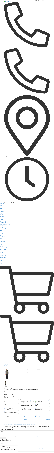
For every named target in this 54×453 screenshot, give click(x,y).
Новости (24, 418)
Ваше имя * (1, 430)
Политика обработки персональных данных (17, 424)
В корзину (38, 369)
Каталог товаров (6, 364)
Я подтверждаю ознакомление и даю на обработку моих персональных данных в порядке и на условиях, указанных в (22, 436)
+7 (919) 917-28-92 (37, 416)
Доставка (25, 417)
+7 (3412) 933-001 (6, 47)
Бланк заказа (25, 419)
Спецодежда (5, 365)
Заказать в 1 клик (17, 400)
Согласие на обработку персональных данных (29, 424)
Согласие (13, 436)
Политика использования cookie (8, 424)
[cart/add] (18, 399)
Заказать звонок (48, 94)
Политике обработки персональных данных (39, 436)
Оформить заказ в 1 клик (42, 370)
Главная (24, 416)
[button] (5, 383)
